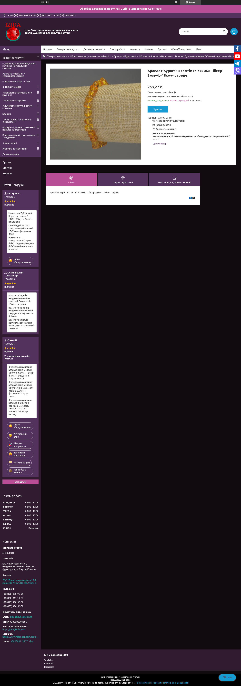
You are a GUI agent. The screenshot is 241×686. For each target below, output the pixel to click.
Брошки (6, 114)
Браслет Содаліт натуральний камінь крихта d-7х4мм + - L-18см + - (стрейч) (20, 299)
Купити (158, 109)
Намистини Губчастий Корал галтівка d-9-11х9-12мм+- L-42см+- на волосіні (20, 217)
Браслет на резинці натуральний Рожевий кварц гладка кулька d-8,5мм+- (21, 312)
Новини (149, 49)
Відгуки (7, 167)
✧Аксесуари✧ (10, 143)
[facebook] (190, 198)
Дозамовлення (10, 154)
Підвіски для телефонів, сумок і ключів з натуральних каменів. (19, 65)
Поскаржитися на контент (148, 683)
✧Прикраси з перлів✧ (14, 100)
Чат (230, 677)
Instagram (49, 667)
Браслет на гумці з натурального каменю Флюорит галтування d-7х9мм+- (21, 324)
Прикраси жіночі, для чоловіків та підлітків (18, 136)
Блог (199, 49)
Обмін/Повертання (181, 49)
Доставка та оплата (94, 49)
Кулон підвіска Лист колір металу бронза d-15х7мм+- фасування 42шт (21, 229)
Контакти (135, 49)
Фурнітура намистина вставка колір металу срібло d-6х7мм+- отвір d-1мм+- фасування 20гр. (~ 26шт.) (21, 373)
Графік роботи (117, 49)
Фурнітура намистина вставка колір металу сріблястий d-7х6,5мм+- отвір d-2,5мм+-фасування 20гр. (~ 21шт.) (21, 389)
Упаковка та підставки (14, 148)
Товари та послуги (67, 49)
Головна (47, 49)
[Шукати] (224, 31)
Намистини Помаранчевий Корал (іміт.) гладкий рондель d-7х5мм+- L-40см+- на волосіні (21, 243)
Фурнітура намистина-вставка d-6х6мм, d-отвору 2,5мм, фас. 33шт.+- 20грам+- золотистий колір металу (21, 407)
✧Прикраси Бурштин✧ (124, 56)
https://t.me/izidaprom (13, 629)
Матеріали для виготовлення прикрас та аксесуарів (18, 128)
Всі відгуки (20, 481)
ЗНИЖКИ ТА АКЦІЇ (11, 87)
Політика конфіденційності (175, 683)
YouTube (48, 660)
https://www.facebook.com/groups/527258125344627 (20, 637)
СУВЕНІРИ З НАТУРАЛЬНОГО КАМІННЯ (17, 107)
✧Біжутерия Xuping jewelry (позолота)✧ (16, 120)
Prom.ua (137, 677)
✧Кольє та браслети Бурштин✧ (156, 56)
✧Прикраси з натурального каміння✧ (90, 56)
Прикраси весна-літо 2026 (16, 81)
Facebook (49, 663)
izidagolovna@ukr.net (21, 617)
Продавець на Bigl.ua (120, 680)
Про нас (162, 49)
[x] (193, 198)
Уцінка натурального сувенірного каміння (13, 74)
